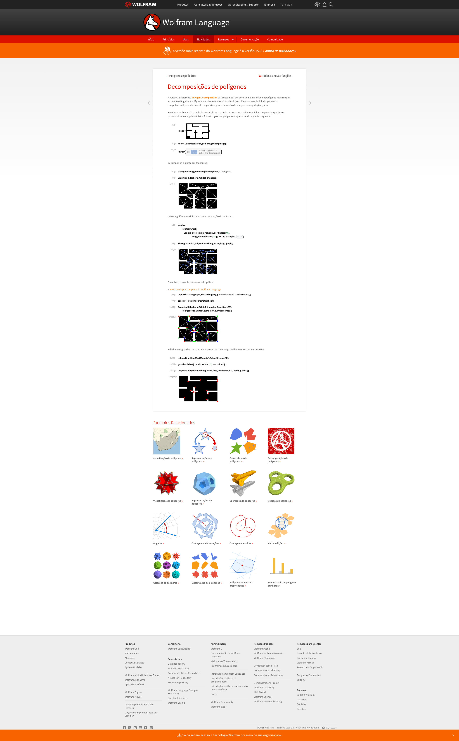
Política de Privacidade (307, 727)
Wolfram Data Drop (264, 687)
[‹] (149, 81)
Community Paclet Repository (184, 673)
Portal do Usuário (306, 658)
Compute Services (134, 662)
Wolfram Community (222, 702)
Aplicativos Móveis (134, 684)
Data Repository (176, 663)
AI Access (129, 658)
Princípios (168, 39)
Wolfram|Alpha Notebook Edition (142, 675)
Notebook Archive (177, 698)
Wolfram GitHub (176, 702)
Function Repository (179, 668)
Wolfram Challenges (264, 658)
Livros (214, 694)
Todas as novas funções (276, 76)
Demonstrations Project (266, 682)
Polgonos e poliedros (182, 76)
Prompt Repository (178, 682)
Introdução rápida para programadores (223, 680)
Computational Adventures (268, 675)
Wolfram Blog (218, 706)
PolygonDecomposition (204, 97)
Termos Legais (284, 727)
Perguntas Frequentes (309, 675)
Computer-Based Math (266, 665)
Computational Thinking (267, 670)
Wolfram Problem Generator (269, 653)
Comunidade (275, 39)
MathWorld (260, 692)
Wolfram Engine (133, 692)
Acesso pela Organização (310, 667)
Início (151, 39)
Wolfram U (216, 648)
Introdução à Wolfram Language (228, 673)
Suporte (301, 679)
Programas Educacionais (224, 665)
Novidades (203, 39)
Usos (186, 39)
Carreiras (301, 699)
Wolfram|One (132, 648)
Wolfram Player (133, 696)
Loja (299, 648)
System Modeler (133, 667)
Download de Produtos (309, 653)
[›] (310, 81)
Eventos (301, 709)
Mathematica (132, 653)
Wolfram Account (306, 662)
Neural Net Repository (179, 677)
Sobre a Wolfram (306, 694)
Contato (301, 704)
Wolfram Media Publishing (268, 701)
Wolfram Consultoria (179, 648)
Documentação (250, 39)
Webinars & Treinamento (224, 661)
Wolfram (269, 727)
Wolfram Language (196, 22)
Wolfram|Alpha (262, 648)
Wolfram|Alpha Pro (135, 679)
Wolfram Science (262, 696)
